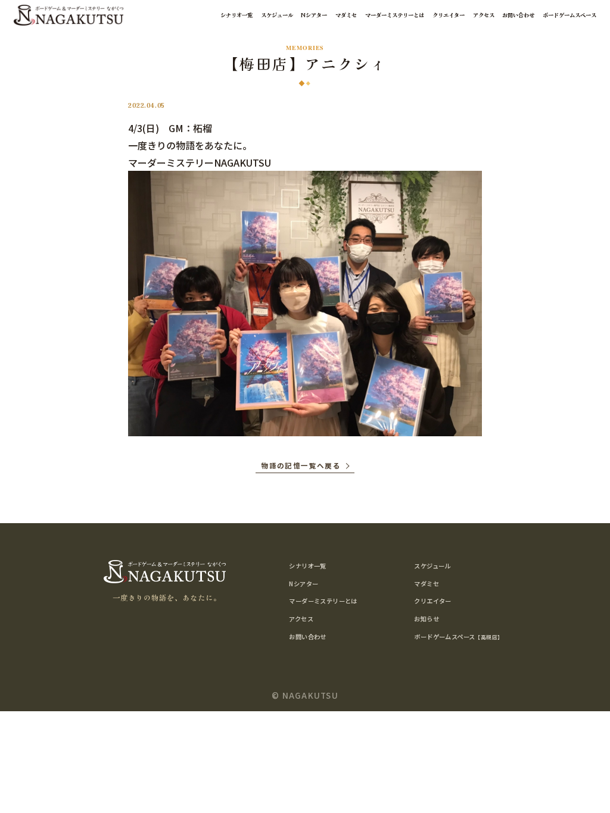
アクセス (483, 15)
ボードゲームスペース (569, 15)
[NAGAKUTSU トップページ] (68, 15)
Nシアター (314, 15)
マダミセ (346, 15)
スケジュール (277, 15)
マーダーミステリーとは (394, 15)
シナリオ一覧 (236, 15)
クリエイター (448, 15)
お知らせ (426, 618)
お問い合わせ (518, 15)
